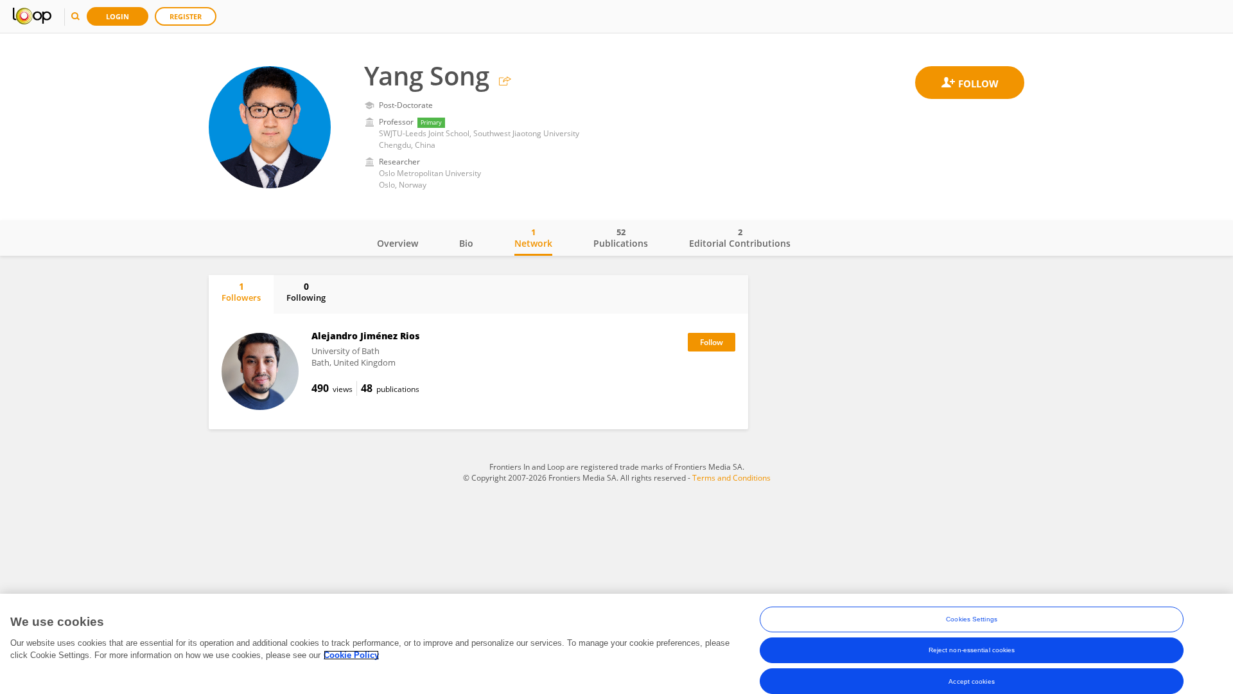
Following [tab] (306, 291)
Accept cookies (971, 680)
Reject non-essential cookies (972, 650)
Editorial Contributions (740, 237)
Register (186, 16)
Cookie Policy (351, 655)
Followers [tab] (241, 291)
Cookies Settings (971, 619)
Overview (397, 243)
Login (117, 16)
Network (533, 237)
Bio (466, 243)
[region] (616, 644)
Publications (620, 237)
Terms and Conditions (731, 477)
